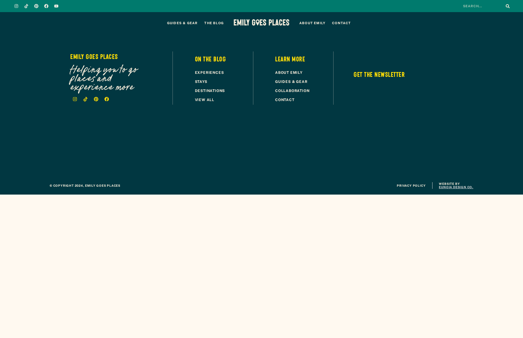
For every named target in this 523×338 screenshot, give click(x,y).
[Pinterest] (36, 6)
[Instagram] (16, 6)
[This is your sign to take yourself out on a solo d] (98, 154)
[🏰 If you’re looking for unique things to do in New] (359, 154)
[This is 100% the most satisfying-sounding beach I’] (490, 154)
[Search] (507, 6)
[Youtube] (56, 6)
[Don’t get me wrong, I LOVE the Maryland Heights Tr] (294, 154)
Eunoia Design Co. (456, 187)
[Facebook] (46, 6)
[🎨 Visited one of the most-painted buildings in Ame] (425, 154)
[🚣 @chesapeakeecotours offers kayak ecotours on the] (229, 154)
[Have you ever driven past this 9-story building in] (163, 154)
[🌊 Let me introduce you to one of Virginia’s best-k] (32, 154)
